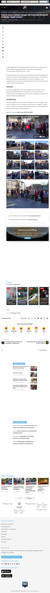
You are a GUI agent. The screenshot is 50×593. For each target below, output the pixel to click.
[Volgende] (47, 296)
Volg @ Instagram (19, 507)
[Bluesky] (17, 564)
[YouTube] (6, 564)
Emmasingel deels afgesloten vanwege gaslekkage (18, 488)
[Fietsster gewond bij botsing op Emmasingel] (6, 481)
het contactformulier (34, 216)
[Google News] (8, 564)
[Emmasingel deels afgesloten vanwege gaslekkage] (18, 481)
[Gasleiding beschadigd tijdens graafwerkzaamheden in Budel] (34, 380)
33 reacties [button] (43, 350)
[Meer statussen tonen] (48, 2)
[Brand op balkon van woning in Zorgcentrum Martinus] (43, 481)
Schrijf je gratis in (33, 219)
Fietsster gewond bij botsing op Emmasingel (6, 488)
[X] (4, 564)
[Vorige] (8, 296)
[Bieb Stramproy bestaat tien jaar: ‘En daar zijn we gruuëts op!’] (34, 368)
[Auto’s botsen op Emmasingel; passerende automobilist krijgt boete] (31, 481)
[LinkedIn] (12, 564)
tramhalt (18, 313)
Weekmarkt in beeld (17, 372)
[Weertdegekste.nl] (25, 7)
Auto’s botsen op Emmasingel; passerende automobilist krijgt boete (30, 489)
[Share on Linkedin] (2, 41)
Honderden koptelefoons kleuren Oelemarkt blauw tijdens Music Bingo (20, 387)
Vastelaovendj (11, 19)
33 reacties (40, 19)
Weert (16, 19)
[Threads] (14, 564)
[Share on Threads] (2, 44)
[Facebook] (1, 564)
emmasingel (13, 313)
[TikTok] (19, 564)
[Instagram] (10, 564)
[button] (2, 8)
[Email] (2, 50)
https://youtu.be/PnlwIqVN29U (25, 112)
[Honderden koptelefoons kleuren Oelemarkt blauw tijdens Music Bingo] (34, 387)
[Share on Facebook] (2, 31)
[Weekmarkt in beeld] (34, 374)
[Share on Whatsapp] (2, 38)
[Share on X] (2, 35)
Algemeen (5, 19)
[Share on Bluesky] (2, 47)
